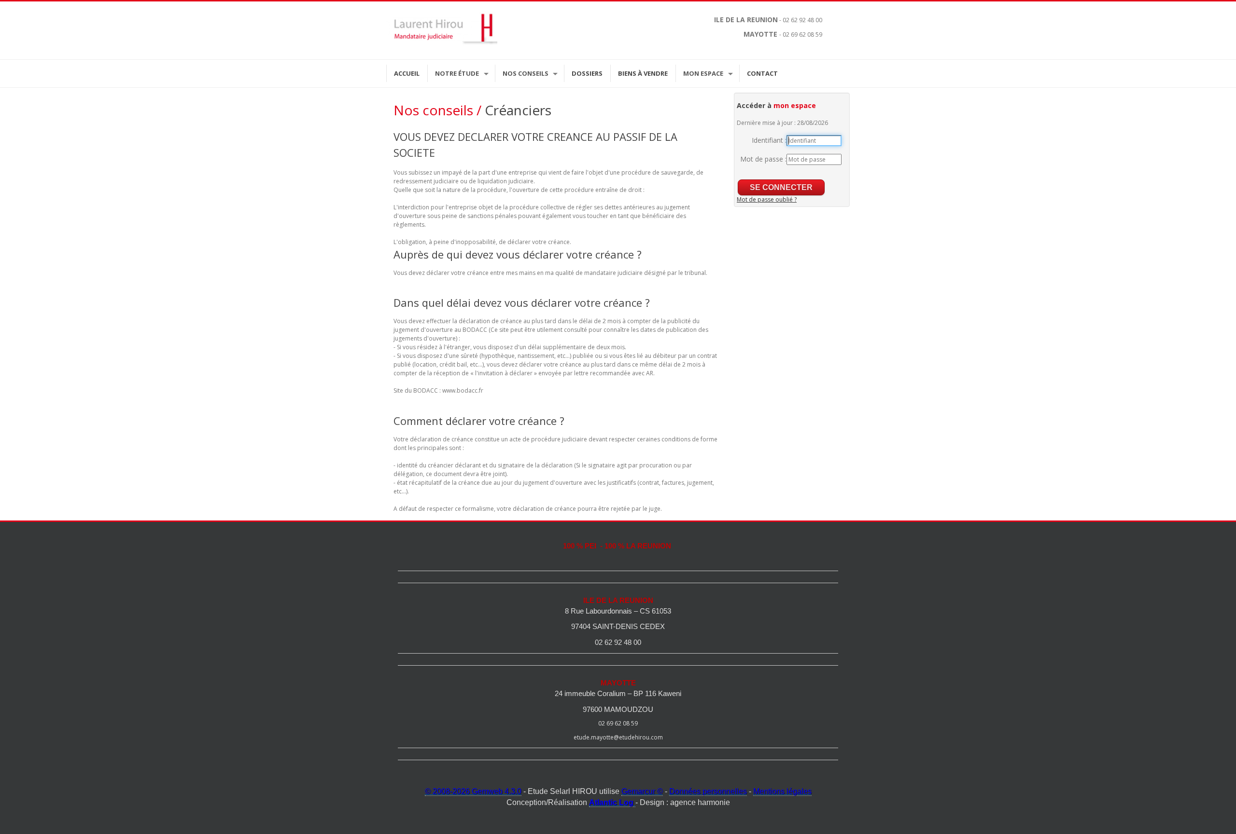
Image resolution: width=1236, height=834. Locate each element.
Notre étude (457, 73)
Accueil (407, 73)
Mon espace (703, 73)
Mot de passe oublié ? (767, 199)
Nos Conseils (525, 73)
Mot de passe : (763, 159)
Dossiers (587, 73)
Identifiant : (769, 140)
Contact (762, 73)
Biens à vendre (643, 73)
